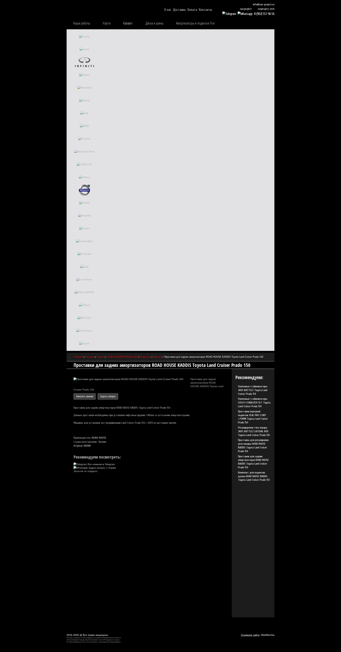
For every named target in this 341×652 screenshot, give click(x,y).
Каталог (128, 23)
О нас (167, 10)
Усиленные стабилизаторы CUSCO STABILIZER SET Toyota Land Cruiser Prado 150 (254, 402)
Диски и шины (154, 23)
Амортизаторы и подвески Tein (195, 23)
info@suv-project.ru (263, 4)
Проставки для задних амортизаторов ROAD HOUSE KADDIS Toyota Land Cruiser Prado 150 (253, 462)
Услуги (106, 23)
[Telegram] (229, 14)
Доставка (179, 10)
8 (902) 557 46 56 (264, 14)
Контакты (205, 10)
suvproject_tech (266, 8)
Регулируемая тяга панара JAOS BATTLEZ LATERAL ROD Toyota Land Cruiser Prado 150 (254, 431)
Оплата (192, 10)
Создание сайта (250, 635)
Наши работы (81, 23)
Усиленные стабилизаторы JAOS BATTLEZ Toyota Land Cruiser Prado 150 (252, 390)
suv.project (246, 8)
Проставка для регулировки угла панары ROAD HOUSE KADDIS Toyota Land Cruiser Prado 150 (253, 445)
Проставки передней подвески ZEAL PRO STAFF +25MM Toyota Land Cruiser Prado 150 (253, 417)
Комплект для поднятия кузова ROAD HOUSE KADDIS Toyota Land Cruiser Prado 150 (254, 476)
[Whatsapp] (245, 14)
